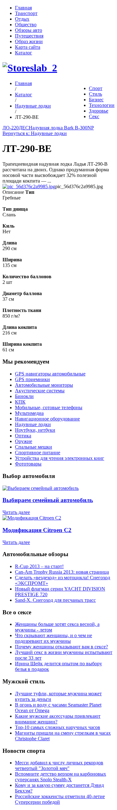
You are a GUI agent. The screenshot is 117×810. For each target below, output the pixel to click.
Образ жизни (29, 41)
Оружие (23, 441)
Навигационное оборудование (47, 418)
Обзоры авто (28, 30)
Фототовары (28, 463)
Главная (23, 7)
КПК (20, 402)
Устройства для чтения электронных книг (59, 458)
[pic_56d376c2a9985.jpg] (28, 186)
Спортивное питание (37, 452)
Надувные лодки (33, 105)
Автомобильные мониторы (44, 385)
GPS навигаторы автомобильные (50, 373)
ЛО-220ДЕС (15, 127)
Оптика (23, 435)
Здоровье (98, 110)
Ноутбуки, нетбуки (35, 430)
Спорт (95, 88)
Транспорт (26, 13)
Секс (94, 116)
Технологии (102, 105)
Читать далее (16, 512)
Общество (26, 24)
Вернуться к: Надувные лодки (34, 133)
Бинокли (24, 396)
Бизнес (96, 99)
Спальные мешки (33, 447)
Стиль (95, 94)
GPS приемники (32, 379)
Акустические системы (40, 390)
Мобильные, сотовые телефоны (48, 407)
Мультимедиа (29, 413)
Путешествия (29, 35)
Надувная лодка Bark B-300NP (61, 127)
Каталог (23, 52)
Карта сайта (27, 47)
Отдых (22, 19)
